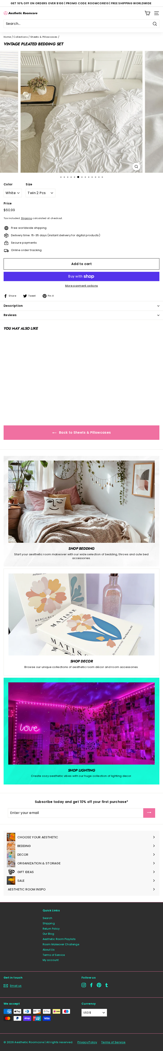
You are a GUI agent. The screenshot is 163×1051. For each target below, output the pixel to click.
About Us (49, 949)
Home (7, 37)
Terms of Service (54, 955)
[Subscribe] (149, 813)
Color (8, 184)
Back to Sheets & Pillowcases (84, 432)
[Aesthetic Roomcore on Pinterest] (99, 985)
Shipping (26, 218)
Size (29, 184)
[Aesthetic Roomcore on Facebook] (91, 985)
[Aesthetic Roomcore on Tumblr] (106, 985)
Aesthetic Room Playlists (59, 939)
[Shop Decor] (81, 614)
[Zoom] (136, 167)
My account (51, 960)
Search (47, 918)
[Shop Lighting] (81, 723)
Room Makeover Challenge (61, 944)
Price (8, 203)
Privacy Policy (87, 1042)
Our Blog (48, 934)
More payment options (81, 286)
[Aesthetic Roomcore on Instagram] (84, 985)
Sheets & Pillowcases (44, 37)
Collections (20, 37)
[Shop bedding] (81, 502)
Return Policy (51, 928)
